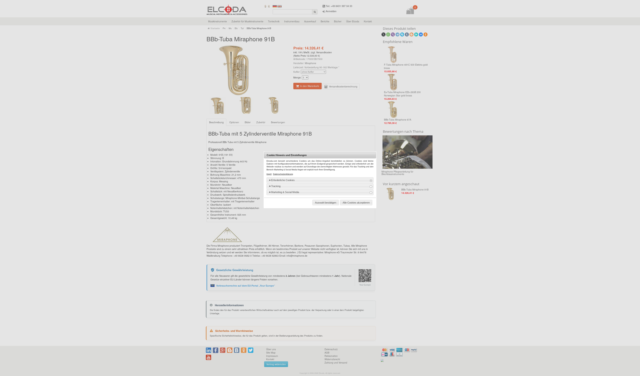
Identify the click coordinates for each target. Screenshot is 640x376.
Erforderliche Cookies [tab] (283, 180)
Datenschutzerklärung (283, 174)
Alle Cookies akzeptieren (356, 202)
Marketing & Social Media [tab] (285, 192)
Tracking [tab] (275, 186)
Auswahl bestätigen (325, 202)
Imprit (269, 174)
